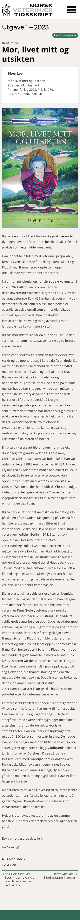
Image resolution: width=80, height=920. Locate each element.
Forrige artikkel (17, 874)
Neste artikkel (64, 874)
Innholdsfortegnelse (65, 35)
